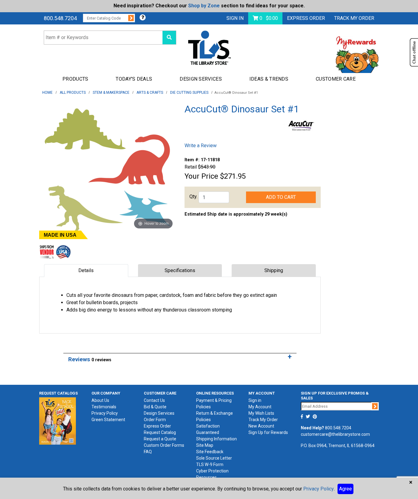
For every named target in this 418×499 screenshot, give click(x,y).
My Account (259, 406)
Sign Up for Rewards (268, 432)
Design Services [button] (201, 79)
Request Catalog (160, 432)
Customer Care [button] (336, 79)
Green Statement (108, 419)
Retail (191, 167)
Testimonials (103, 406)
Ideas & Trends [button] (268, 79)
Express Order (306, 18)
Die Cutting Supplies (189, 92)
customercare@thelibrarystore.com (335, 434)
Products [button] (75, 79)
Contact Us (154, 400)
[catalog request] (57, 420)
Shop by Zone (204, 6)
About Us (100, 400)
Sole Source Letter (214, 458)
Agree (345, 489)
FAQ (148, 451)
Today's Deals (134, 79)
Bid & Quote (155, 406)
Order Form (155, 419)
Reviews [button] (89, 359)
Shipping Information (216, 438)
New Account (261, 426)
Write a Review (201, 145)
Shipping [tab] (273, 270)
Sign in (254, 400)
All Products (73, 92)
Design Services (159, 413)
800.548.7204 (60, 18)
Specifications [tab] (180, 270)
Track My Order (263, 419)
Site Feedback (209, 451)
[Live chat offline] (414, 52)
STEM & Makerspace (111, 92)
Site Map (204, 445)
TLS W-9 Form (209, 464)
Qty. (193, 196)
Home (47, 92)
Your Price (201, 176)
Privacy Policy (104, 413)
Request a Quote (160, 438)
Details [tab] (86, 270)
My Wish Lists (261, 413)
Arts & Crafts (149, 92)
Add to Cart (281, 197)
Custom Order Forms (164, 445)
